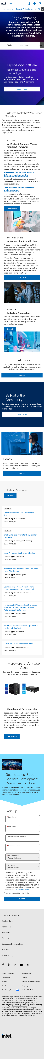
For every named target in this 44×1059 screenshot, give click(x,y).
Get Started (12, 209)
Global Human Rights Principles (12, 1011)
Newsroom (6, 927)
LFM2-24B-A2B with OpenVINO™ (18, 644)
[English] (34, 3)
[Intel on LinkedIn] (15, 965)
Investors (6, 932)
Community (24, 45)
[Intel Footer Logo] (7, 1035)
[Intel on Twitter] (9, 965)
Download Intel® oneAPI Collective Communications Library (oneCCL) (19, 588)
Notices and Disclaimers (19, 1006)
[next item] (42, 9)
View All (10, 495)
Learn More (22, 89)
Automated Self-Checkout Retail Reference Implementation (19, 173)
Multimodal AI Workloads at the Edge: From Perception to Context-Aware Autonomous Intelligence (20, 607)
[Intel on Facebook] (3, 965)
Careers (5, 938)
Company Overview (10, 915)
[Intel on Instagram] (27, 965)
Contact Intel (7, 921)
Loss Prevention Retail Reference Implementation (19, 188)
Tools (9, 45)
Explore (22, 375)
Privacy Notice (22, 890)
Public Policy (7, 955)
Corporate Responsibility (13, 944)
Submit (22, 899)
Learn (40, 45)
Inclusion (6, 950)
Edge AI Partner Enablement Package (20, 553)
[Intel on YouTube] (21, 965)
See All (10, 329)
